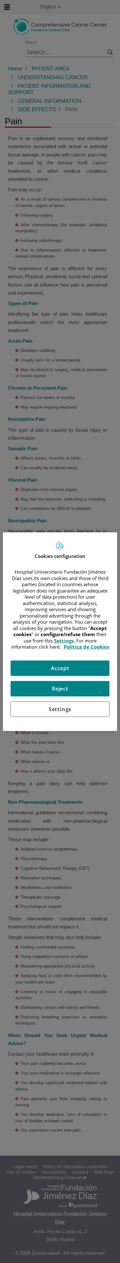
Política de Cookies (86, 647)
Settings (60, 709)
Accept (60, 668)
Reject (60, 688)
